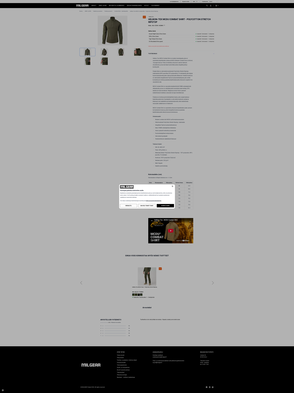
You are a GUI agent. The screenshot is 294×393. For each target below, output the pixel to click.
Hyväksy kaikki (165, 205)
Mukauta (129, 205)
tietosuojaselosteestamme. (153, 200)
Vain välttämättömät (146, 205)
